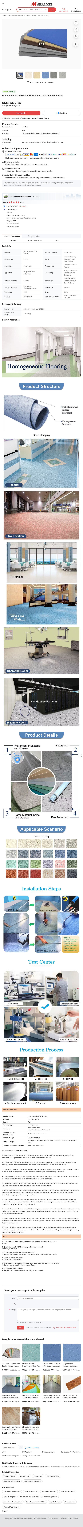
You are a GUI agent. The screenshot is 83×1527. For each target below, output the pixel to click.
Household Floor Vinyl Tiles (13, 1502)
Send (20, 1327)
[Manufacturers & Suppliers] (41, 4)
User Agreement (53, 1518)
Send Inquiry (21, 113)
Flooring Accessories (48, 1452)
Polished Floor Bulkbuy (11, 1507)
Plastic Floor (38, 1476)
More (4, 1511)
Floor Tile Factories (31, 1492)
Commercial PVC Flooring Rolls (71, 1452)
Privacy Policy (73, 1518)
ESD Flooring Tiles (53, 1476)
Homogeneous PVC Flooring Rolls (32, 1456)
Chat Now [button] (63, 113)
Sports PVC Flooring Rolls (10, 1456)
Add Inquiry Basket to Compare (42, 82)
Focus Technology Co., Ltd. (27, 1518)
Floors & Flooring (31, 15)
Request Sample (43, 118)
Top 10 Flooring (55, 1502)
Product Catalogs (33, 1447)
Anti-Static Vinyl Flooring (32, 1481)
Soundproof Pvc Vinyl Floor (29, 1497)
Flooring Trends (70, 1502)
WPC (3, 1452)
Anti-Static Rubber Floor (12, 1481)
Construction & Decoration (15, 15)
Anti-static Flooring (43, 15)
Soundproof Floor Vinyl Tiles (35, 1502)
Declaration (64, 1518)
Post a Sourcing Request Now (64, 1327)
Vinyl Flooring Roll (10, 1497)
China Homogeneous (50, 1497)
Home (4, 15)
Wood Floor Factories (49, 1492)
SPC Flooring (26, 1452)
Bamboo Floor (24, 1476)
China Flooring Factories (12, 1492)
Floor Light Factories (68, 1492)
